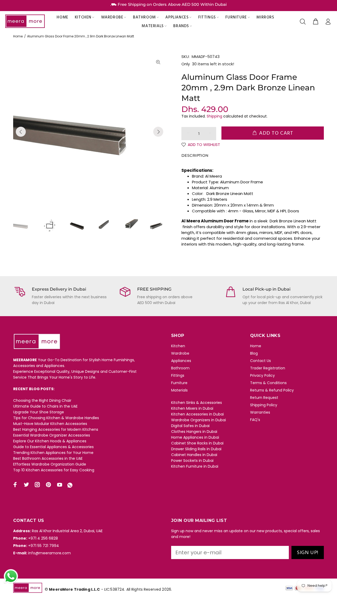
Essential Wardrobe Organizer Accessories (51, 435)
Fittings (177, 375)
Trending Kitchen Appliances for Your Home (53, 452)
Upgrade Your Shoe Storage (38, 412)
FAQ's (255, 419)
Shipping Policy (263, 405)
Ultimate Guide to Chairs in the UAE (45, 406)
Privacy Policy (262, 375)
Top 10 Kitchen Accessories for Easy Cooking (53, 470)
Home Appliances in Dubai (195, 437)
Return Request (264, 397)
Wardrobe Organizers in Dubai (198, 420)
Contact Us (260, 360)
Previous (21, 132)
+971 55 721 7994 (43, 545)
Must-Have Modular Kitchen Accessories (50, 423)
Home (18, 36)
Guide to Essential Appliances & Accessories (53, 446)
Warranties (260, 412)
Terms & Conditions (268, 382)
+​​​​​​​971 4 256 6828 (43, 538)
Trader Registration (267, 368)
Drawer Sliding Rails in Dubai (196, 449)
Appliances (181, 360)
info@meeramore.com (49, 553)
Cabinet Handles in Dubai (194, 454)
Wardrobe (180, 353)
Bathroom (180, 368)
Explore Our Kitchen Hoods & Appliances (49, 441)
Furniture (179, 382)
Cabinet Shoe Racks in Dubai (197, 443)
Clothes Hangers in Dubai (194, 431)
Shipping (214, 116)
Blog (254, 353)
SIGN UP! (307, 553)
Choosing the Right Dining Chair (42, 400)
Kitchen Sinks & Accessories (196, 402)
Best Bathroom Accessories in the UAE (48, 458)
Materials (179, 390)
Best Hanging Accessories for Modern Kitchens (55, 429)
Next (158, 132)
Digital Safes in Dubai (190, 425)
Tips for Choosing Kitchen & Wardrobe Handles (56, 417)
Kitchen (178, 346)
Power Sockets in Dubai (192, 460)
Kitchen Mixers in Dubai (192, 408)
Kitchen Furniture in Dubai (194, 466)
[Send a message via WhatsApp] (11, 576)
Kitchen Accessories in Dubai (197, 414)
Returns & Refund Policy (272, 390)
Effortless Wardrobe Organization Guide (49, 464)
